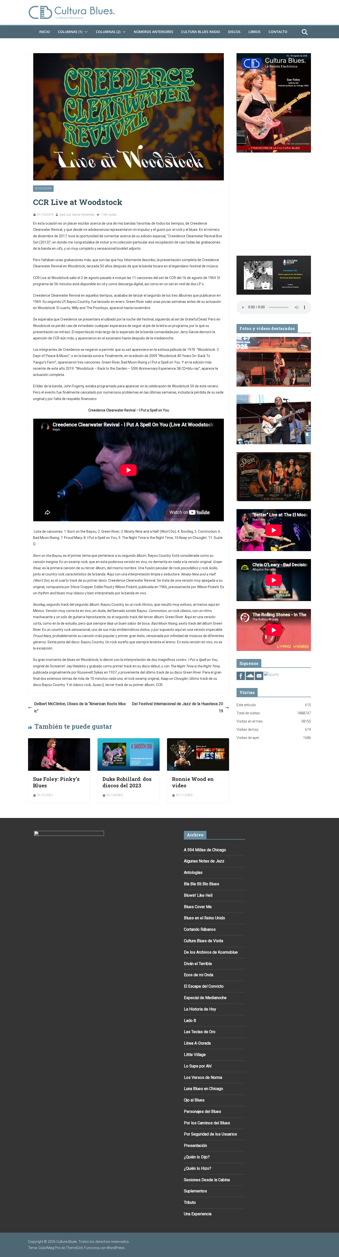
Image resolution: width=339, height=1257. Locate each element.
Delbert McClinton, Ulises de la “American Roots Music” (80, 707)
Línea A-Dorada (197, 1043)
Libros (254, 31)
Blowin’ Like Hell (198, 895)
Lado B (190, 1020)
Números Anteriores (153, 31)
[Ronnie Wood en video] (198, 741)
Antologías (193, 872)
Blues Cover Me (198, 906)
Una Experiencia (197, 1214)
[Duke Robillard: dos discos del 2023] (129, 741)
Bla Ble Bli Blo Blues (201, 884)
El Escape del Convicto (204, 986)
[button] (85, 31)
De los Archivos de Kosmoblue (211, 952)
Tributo (190, 1202)
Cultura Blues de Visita (203, 940)
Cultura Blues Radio (200, 31)
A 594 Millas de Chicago (205, 850)
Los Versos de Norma (203, 1077)
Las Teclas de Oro (199, 1031)
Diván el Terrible (198, 963)
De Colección (43, 188)
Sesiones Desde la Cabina (207, 1179)
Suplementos (195, 1191)
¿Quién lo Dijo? (197, 1157)
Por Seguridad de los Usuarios (210, 1134)
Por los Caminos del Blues (207, 1123)
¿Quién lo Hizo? (197, 1168)
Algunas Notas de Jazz (204, 861)
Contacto (278, 31)
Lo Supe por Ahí (197, 1066)
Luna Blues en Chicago (203, 1088)
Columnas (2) (108, 31)
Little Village (195, 1054)
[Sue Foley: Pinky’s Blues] (59, 741)
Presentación (195, 1145)
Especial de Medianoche (205, 997)
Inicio (44, 31)
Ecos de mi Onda (198, 975)
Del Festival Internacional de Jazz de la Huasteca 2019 (177, 707)
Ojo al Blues (194, 1100)
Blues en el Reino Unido (204, 918)
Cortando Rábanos (200, 929)
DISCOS (234, 31)
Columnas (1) (70, 31)
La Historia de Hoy (200, 1009)
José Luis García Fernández (77, 214)
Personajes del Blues (202, 1111)
